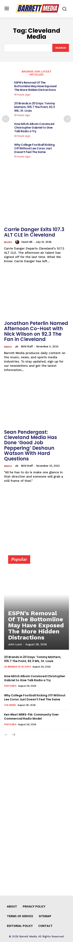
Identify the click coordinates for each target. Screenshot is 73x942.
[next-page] (67, 119)
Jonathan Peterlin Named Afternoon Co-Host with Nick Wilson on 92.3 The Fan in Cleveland (36, 331)
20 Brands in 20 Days (17, 666)
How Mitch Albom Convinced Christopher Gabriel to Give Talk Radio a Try (34, 127)
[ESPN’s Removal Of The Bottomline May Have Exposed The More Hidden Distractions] (36, 604)
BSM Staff (27, 346)
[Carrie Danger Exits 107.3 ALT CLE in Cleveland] (36, 200)
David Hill (26, 241)
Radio (8, 346)
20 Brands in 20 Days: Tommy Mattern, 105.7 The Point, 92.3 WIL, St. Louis (34, 107)
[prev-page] (5, 119)
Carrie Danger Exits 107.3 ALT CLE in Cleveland (34, 232)
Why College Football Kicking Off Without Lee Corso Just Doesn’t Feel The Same (34, 148)
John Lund (15, 644)
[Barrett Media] (37, 8)
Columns (10, 705)
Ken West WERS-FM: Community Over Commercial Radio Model (31, 717)
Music (8, 242)
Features (10, 685)
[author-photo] (17, 242)
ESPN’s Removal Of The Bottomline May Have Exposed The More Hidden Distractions (35, 86)
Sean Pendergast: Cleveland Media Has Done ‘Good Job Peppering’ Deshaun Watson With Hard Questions (30, 445)
